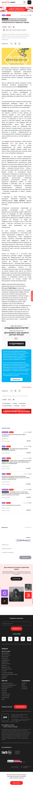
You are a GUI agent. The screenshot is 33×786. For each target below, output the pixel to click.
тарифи (15, 403)
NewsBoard (5, 662)
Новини (8, 15)
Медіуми (4, 678)
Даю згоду (16, 783)
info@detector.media (8, 725)
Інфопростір (5, 432)
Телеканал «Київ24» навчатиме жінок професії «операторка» (14, 435)
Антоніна (4, 671)
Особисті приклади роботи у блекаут (11, 505)
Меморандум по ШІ (7, 687)
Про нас (4, 681)
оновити (28, 537)
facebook (24, 683)
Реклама (4, 690)
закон (11, 143)
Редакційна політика (7, 683)
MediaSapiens (5, 653)
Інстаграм (24, 688)
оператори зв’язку (7, 405)
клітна (23, 405)
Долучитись (16, 379)
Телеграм (24, 687)
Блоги (3, 503)
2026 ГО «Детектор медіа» (10, 726)
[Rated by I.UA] (23, 762)
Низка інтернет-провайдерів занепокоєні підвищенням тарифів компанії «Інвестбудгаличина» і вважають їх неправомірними (16, 462)
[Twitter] (15, 43)
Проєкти (5, 649)
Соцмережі (26, 681)
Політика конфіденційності (9, 685)
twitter (23, 685)
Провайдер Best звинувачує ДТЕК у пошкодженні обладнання (15, 449)
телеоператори (6, 403)
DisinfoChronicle (6, 663)
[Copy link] (19, 43)
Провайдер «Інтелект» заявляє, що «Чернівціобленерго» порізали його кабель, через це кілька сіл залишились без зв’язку (15, 493)
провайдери (22, 403)
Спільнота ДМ (16, 578)
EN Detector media (7, 669)
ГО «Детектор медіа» (7, 672)
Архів (3, 699)
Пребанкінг (5, 658)
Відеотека (4, 665)
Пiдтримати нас (20, 707)
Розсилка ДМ (5, 697)
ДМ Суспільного (6, 655)
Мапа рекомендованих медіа (9, 674)
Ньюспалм (4, 676)
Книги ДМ (4, 688)
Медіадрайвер (6, 660)
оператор (17, 405)
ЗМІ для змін (5, 656)
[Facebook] (11, 43)
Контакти (4, 692)
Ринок (3, 15)
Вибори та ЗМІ (6, 667)
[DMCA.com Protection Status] (10, 762)
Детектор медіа (6, 651)
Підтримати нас (6, 694)
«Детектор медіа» (26, 387)
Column (8, 503)
